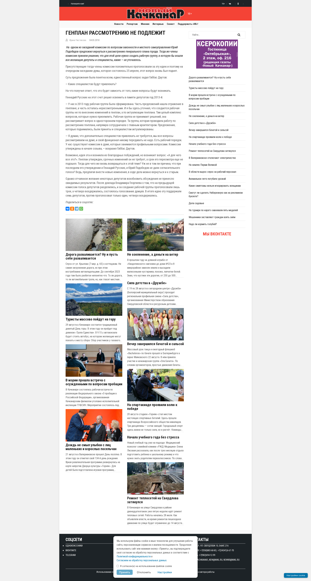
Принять (124, 572)
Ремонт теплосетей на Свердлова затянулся (152, 500)
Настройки (165, 572)
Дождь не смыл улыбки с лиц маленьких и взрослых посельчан (91, 447)
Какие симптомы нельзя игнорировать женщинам (215, 185)
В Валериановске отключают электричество (212, 157)
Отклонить (144, 572)
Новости (118, 24)
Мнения (145, 24)
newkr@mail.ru (232, 559)
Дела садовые (196, 203)
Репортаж (132, 24)
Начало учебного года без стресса (153, 437)
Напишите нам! (77, 3)
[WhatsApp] (81, 209)
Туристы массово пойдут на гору (91, 319)
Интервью (158, 24)
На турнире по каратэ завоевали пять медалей (213, 210)
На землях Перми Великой (203, 164)
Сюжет (171, 24)
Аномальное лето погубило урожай (207, 178)
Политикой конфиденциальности (134, 556)
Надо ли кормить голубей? (203, 224)
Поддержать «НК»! (188, 24)
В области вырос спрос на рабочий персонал (212, 171)
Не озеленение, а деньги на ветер (152, 254)
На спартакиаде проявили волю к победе (152, 407)
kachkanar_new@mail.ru (209, 559)
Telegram (71, 555)
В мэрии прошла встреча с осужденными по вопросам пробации (94, 382)
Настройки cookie (296, 575)
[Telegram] (77, 209)
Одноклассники (74, 545)
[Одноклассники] (72, 209)
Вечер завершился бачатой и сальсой (155, 344)
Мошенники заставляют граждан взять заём (212, 217)
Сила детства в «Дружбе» (147, 283)
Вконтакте (71, 550)
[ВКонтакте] (67, 209)
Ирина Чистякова (77, 40)
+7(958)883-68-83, (208, 550)
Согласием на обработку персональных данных (142, 560)
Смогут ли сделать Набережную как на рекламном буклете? (216, 194)
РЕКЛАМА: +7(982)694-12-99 (202, 555)
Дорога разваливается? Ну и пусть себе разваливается (92, 256)
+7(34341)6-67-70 (226, 550)
